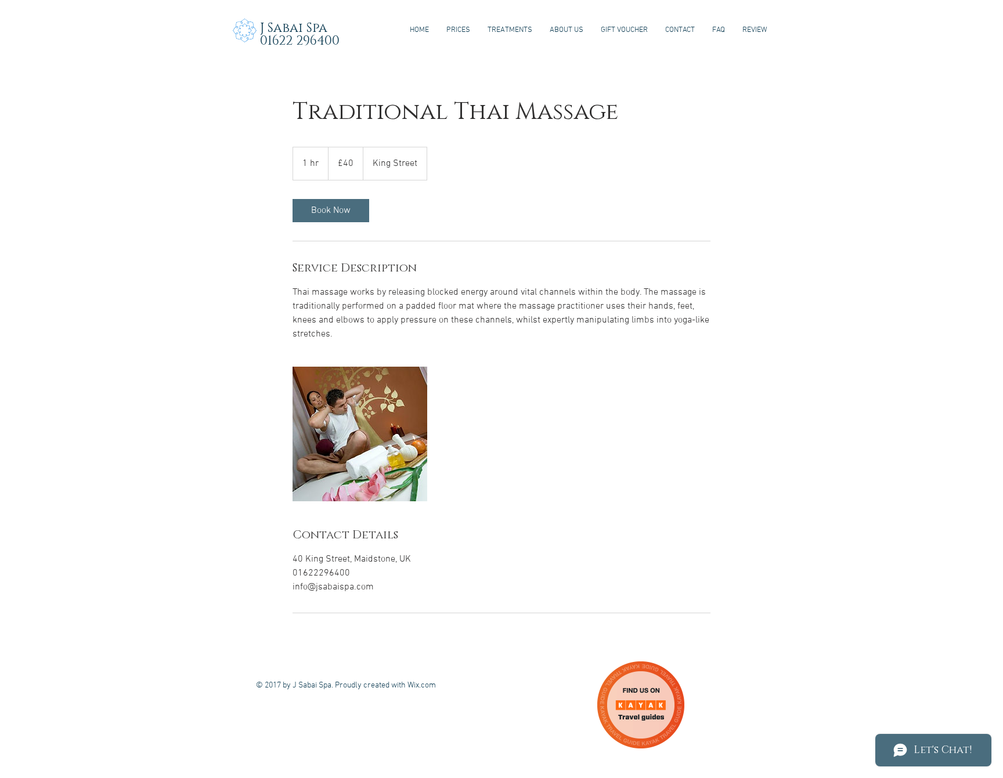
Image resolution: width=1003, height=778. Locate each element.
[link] (331, 210)
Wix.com (421, 685)
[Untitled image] (360, 434)
